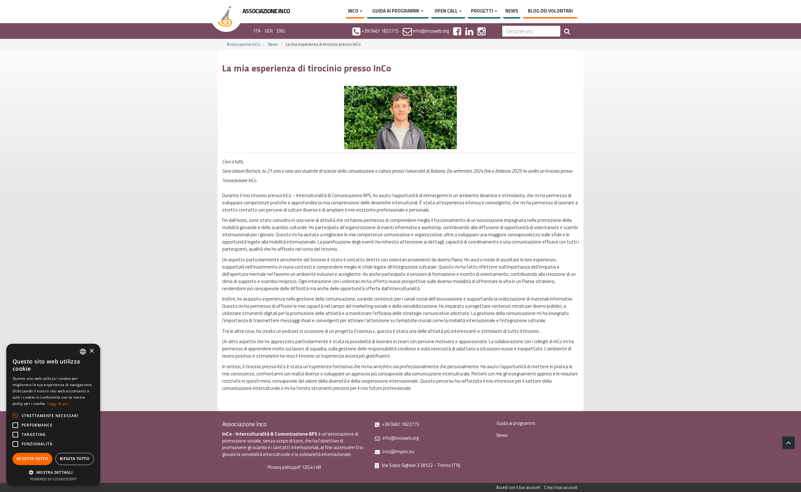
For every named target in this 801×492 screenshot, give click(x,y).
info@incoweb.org (400, 438)
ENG (281, 30)
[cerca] (567, 31)
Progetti (482, 10)
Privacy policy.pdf (284, 467)
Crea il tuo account (560, 487)
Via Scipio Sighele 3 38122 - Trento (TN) (420, 465)
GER (269, 30)
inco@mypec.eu (398, 451)
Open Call (447, 10)
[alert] (53, 415)
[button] (53, 472)
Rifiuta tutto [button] (74, 458)
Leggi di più (57, 403)
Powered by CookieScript (53, 479)
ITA (257, 30)
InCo (353, 10)
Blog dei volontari (550, 10)
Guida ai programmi (396, 10)
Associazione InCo (243, 44)
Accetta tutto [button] (32, 458)
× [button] (91, 351)
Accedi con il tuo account (518, 487)
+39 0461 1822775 (400, 424)
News (511, 10)
